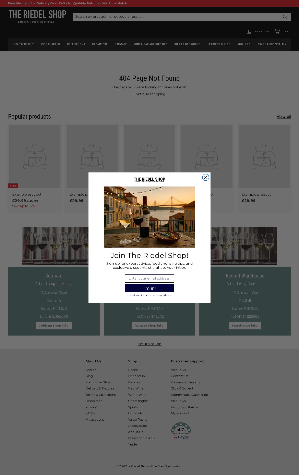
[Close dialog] (205, 177)
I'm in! (149, 288)
